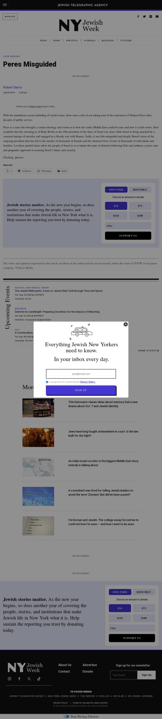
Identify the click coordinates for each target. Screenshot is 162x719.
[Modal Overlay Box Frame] (81, 360)
